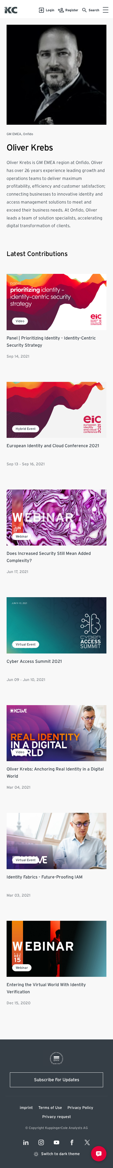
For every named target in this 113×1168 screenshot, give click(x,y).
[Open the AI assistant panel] (98, 1153)
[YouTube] (56, 1142)
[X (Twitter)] (87, 1142)
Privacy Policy (80, 1108)
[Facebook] (72, 1142)
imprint (26, 1108)
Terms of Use (50, 1108)
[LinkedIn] (25, 1142)
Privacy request (56, 1117)
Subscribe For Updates (56, 1080)
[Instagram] (41, 1142)
